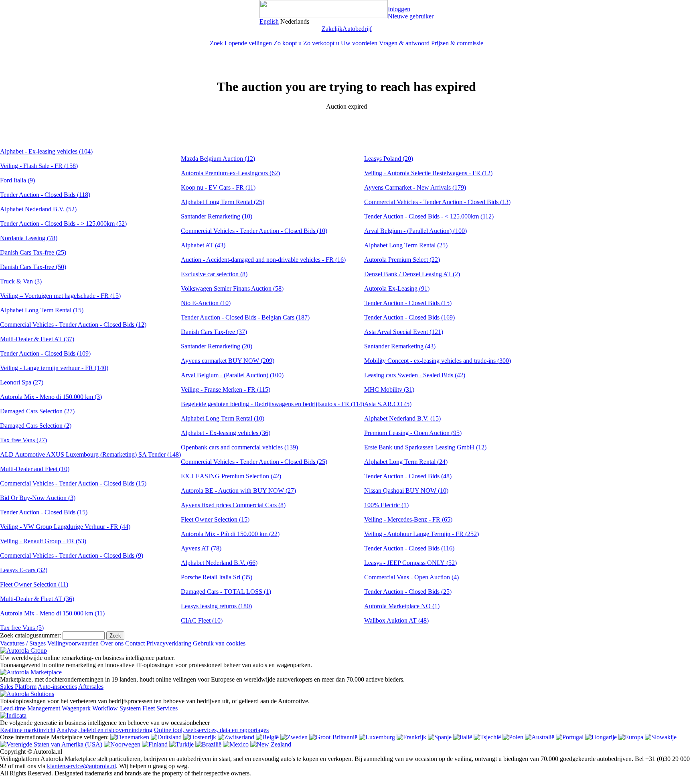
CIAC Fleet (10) (202, 620)
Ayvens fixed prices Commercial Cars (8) (233, 505)
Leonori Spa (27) (21, 382)
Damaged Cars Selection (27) (37, 411)
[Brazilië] (208, 744)
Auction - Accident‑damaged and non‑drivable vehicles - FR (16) (263, 259)
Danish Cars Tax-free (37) (214, 331)
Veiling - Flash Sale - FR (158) (39, 165)
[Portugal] (570, 737)
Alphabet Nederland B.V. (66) (219, 562)
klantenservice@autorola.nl (81, 766)
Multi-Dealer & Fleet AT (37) (37, 339)
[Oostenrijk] (199, 737)
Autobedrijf (357, 28)
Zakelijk (332, 28)
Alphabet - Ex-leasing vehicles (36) (225, 432)
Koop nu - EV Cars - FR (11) (218, 187)
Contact (135, 643)
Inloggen (399, 9)
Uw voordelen (359, 43)
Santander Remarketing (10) (216, 216)
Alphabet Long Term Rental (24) (406, 461)
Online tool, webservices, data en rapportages (211, 729)
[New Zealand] (270, 744)
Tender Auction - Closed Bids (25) (408, 591)
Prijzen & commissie (457, 43)
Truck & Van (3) (21, 281)
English (269, 21)
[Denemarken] (129, 737)
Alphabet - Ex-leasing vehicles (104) (46, 151)
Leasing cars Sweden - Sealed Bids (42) (414, 375)
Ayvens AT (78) (201, 548)
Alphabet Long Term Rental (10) (222, 418)
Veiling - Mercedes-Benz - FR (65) (408, 519)
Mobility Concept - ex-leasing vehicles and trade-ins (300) (437, 360)
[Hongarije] (601, 737)
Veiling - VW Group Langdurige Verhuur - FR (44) (65, 526)
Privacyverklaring (168, 643)
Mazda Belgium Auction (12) (218, 158)
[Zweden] (294, 737)
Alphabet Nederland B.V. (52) (38, 209)
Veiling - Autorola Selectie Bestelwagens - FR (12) (428, 173)
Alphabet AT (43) (203, 245)
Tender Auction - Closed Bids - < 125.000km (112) (429, 216)
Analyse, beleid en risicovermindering (104, 729)
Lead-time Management (30, 708)
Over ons (112, 643)
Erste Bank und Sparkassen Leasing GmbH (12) (425, 447)
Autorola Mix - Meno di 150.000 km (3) (51, 396)
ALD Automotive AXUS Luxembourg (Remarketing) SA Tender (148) (90, 454)
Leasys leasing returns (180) (216, 606)
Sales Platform (18, 686)
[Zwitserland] (236, 737)
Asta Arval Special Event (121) (403, 331)
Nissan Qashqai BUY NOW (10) (406, 490)
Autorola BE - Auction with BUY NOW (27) (238, 490)
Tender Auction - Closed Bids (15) (43, 512)
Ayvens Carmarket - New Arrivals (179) (415, 187)
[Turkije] (181, 744)
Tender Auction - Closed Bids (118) (45, 194)
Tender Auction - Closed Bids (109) (45, 353)
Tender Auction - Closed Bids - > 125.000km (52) (63, 223)
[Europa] (630, 737)
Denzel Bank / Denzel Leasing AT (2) (412, 274)
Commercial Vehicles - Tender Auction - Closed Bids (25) (254, 461)
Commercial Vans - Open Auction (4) (411, 577)
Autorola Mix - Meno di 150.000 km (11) (52, 613)
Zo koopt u (288, 43)
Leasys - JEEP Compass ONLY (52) (410, 562)
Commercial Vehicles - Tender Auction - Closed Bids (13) (437, 201)
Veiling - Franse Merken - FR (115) (225, 389)
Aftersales (90, 686)
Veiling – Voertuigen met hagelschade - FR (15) (60, 295)
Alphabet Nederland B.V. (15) (402, 418)
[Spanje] (440, 737)
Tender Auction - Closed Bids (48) (408, 476)
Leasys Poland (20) (388, 158)
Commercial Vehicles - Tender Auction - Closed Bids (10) (254, 230)
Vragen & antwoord (404, 43)
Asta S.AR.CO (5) (387, 404)
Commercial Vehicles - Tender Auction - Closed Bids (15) (73, 483)
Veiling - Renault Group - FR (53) (43, 541)
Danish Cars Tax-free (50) (33, 266)
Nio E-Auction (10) (206, 302)
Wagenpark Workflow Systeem (101, 708)
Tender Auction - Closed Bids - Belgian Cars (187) (245, 317)
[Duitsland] (166, 737)
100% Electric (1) (386, 505)
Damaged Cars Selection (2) (35, 425)
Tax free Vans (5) (22, 627)
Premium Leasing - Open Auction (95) (413, 432)
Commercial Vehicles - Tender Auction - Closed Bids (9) (71, 555)
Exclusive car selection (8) (214, 274)
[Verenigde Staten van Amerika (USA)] (51, 744)
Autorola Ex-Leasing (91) (397, 288)
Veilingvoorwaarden (73, 643)
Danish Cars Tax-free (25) (33, 252)
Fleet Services (160, 708)
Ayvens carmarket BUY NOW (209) (227, 360)
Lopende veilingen (248, 43)
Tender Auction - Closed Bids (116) (409, 548)
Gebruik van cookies (219, 643)
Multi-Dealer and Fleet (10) (34, 468)
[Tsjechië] (487, 737)
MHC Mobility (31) (389, 389)
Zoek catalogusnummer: (30, 635)
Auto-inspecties (57, 686)
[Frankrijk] (411, 737)
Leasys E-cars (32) (23, 570)
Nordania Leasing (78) (28, 238)
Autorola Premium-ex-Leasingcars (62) (230, 173)
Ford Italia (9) (17, 180)
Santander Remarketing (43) (400, 346)
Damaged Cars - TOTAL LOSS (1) (226, 591)
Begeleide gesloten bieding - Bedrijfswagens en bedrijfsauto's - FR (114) (272, 404)
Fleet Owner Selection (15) (215, 519)
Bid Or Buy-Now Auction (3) (37, 497)
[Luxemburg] (377, 737)
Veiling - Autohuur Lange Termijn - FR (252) (421, 533)
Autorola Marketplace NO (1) (402, 606)
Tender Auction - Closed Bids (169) (409, 317)
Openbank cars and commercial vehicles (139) (239, 447)
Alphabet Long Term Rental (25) (222, 201)
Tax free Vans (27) (23, 440)
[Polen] (513, 737)
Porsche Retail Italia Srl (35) (216, 577)
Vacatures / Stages (23, 643)
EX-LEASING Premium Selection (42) (231, 476)
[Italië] (462, 737)
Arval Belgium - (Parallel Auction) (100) (232, 375)
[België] (267, 737)
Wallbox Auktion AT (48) (396, 620)
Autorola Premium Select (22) (402, 259)
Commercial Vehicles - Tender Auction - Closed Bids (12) (73, 324)
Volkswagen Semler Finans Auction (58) (232, 288)
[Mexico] (236, 744)
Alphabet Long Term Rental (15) (41, 310)
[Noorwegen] (122, 744)
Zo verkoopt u (321, 43)
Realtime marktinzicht (27, 729)
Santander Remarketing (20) (216, 346)
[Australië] (539, 737)
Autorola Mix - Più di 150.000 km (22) (230, 533)
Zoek (216, 43)
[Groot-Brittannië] (333, 737)
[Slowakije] (661, 737)
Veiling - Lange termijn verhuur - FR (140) (54, 367)
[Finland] (155, 744)
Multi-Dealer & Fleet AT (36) (37, 598)
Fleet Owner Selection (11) (34, 584)
